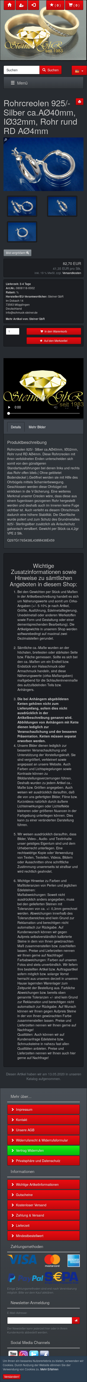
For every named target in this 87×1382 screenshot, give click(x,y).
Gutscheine (23, 1194)
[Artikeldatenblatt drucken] (80, 101)
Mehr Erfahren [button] (49, 1369)
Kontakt (20, 1119)
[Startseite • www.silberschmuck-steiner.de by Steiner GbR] (43, 29)
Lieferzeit (21, 1225)
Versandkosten (71, 273)
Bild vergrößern (16, 253)
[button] (79, 70)
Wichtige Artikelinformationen (36, 1184)
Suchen (52, 70)
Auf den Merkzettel (55, 341)
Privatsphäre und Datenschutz (37, 1160)
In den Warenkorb (55, 331)
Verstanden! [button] (11, 1377)
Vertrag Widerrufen (29, 1150)
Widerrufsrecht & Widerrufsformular (41, 1140)
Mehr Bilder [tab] (37, 427)
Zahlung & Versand (29, 1215)
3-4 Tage (25, 284)
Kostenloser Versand (30, 1205)
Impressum (23, 1109)
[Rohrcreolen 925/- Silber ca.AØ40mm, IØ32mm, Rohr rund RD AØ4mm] (22, 206)
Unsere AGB (24, 1130)
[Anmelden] (76, 1320)
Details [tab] (16, 427)
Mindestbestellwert (28, 1235)
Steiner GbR (37, 319)
